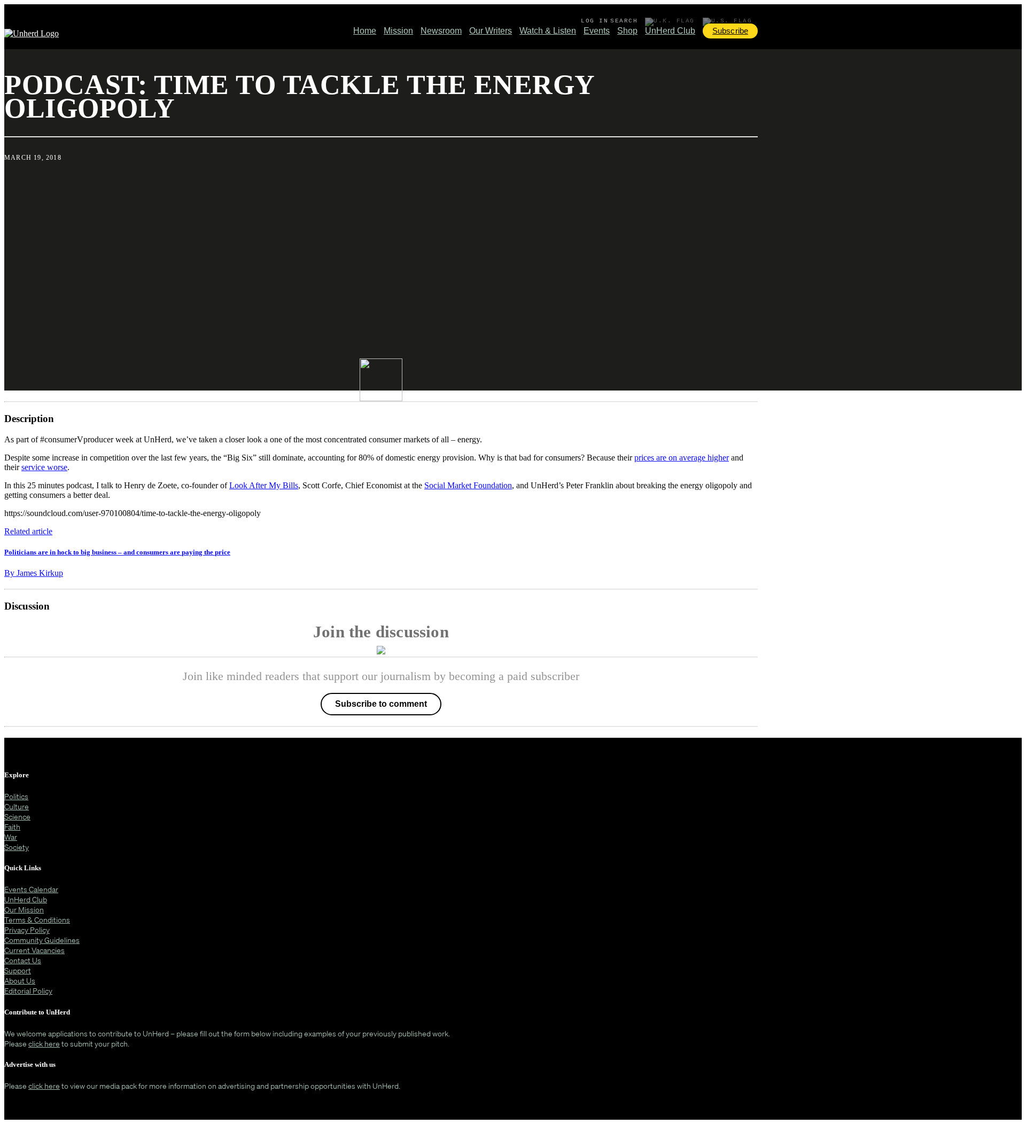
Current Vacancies (34, 950)
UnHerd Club (670, 30)
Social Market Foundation (468, 485)
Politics (16, 796)
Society (16, 847)
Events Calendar (31, 889)
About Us (19, 980)
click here (44, 1044)
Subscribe (730, 30)
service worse (44, 467)
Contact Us (22, 960)
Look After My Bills (263, 485)
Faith (12, 827)
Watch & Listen (547, 30)
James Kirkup (33, 572)
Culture (16, 806)
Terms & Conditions (37, 920)
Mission (398, 30)
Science (17, 816)
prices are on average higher (681, 457)
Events (597, 30)
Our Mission (24, 909)
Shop (627, 30)
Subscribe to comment (381, 703)
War (10, 837)
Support (17, 970)
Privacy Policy (27, 930)
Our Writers (490, 30)
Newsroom (441, 30)
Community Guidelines (42, 940)
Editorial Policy (28, 991)
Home (364, 30)
